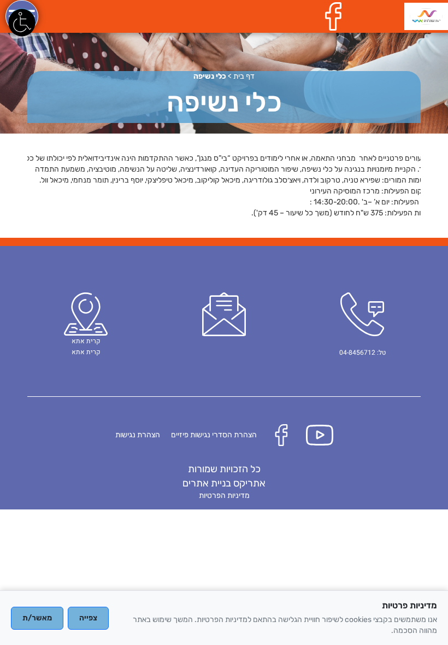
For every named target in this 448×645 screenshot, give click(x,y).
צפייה (88, 618)
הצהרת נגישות (137, 434)
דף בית (244, 76)
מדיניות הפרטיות (224, 495)
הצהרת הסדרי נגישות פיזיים (214, 434)
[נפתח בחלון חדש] (336, 16)
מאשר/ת (37, 618)
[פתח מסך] (22, 22)
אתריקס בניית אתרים (224, 483)
